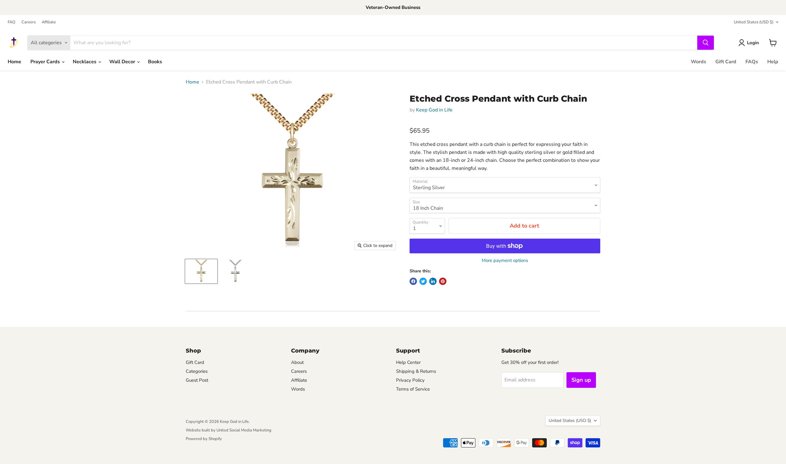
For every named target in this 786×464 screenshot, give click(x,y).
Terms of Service (413, 389)
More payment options (505, 260)
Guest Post (197, 380)
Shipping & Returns (416, 371)
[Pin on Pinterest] (442, 281)
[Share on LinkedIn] (433, 281)
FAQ (11, 22)
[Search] (705, 43)
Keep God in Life (434, 110)
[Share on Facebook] (413, 281)
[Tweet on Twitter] (423, 281)
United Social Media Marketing (243, 430)
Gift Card (725, 61)
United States (753, 22)
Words (698, 61)
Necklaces (85, 61)
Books (155, 61)
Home (14, 61)
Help (772, 61)
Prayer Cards (45, 61)
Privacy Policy (410, 380)
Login (753, 43)
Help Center (408, 362)
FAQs (751, 61)
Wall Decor (122, 61)
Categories (197, 371)
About (297, 362)
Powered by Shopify (204, 439)
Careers (28, 22)
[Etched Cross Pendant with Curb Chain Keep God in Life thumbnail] (201, 271)
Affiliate (49, 22)
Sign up (581, 380)
